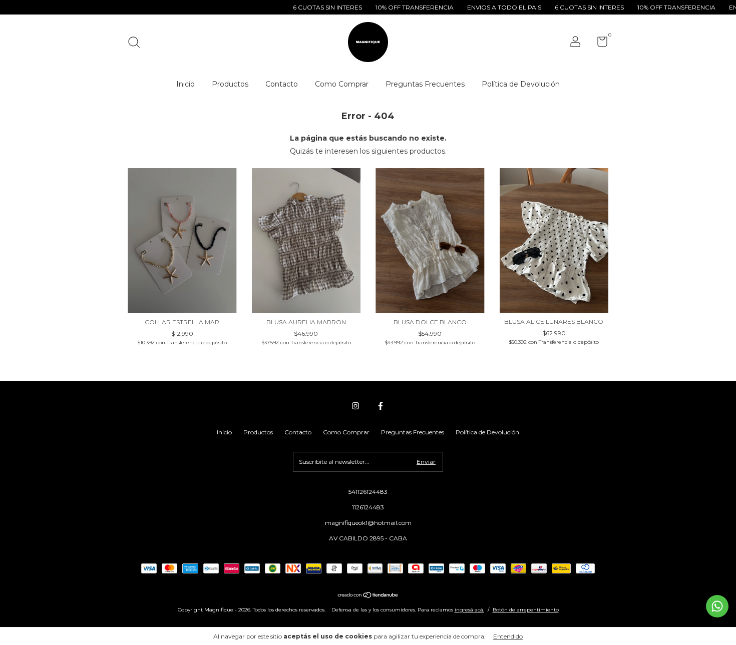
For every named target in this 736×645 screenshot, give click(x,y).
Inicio (185, 84)
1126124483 (368, 507)
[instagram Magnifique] (355, 406)
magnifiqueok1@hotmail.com (368, 522)
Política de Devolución (521, 84)
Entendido (508, 636)
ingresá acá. (469, 609)
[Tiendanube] (368, 595)
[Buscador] (137, 43)
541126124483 (368, 491)
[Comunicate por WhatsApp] (717, 606)
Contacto (281, 84)
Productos (230, 84)
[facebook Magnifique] (381, 406)
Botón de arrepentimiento (526, 609)
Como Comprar (342, 84)
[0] (598, 44)
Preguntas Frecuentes (425, 84)
